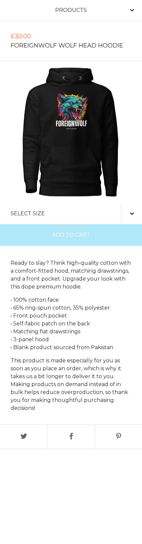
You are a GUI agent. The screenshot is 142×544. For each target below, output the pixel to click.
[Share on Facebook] (71, 436)
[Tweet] (23, 436)
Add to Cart (71, 235)
